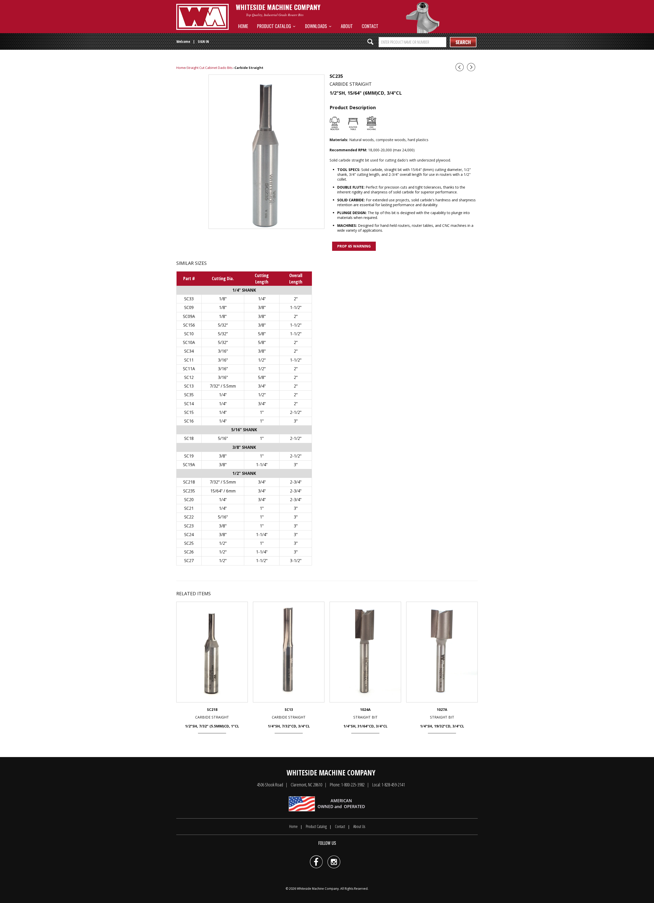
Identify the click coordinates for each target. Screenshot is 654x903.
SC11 (189, 360)
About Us (359, 826)
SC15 (189, 412)
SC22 (189, 517)
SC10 (189, 334)
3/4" (262, 386)
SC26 (189, 552)
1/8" (223, 299)
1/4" (262, 299)
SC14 (189, 403)
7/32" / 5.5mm (223, 386)
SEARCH (463, 42)
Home (243, 26)
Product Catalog (275, 26)
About (347, 26)
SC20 (189, 499)
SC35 (189, 395)
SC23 (189, 526)
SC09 (189, 307)
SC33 (189, 299)
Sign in (203, 41)
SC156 (189, 325)
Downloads (317, 26)
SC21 (189, 508)
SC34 (189, 351)
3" (296, 421)
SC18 (189, 438)
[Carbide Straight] (266, 152)
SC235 (189, 491)
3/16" (223, 351)
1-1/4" (261, 464)
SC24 (189, 534)
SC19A (189, 464)
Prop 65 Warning (354, 246)
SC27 (189, 560)
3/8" (262, 307)
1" (262, 412)
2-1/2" (295, 412)
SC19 (189, 456)
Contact (370, 26)
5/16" (223, 438)
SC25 (189, 543)
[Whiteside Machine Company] (202, 16)
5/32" (223, 325)
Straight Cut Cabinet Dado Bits (209, 67)
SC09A (189, 316)
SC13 (189, 386)
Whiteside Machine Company (318, 888)
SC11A (189, 369)
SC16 (189, 421)
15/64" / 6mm (223, 491)
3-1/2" (295, 560)
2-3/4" (295, 482)
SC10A (189, 342)
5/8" (262, 334)
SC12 (189, 377)
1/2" (262, 360)
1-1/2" (295, 307)
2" (296, 299)
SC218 (189, 482)
